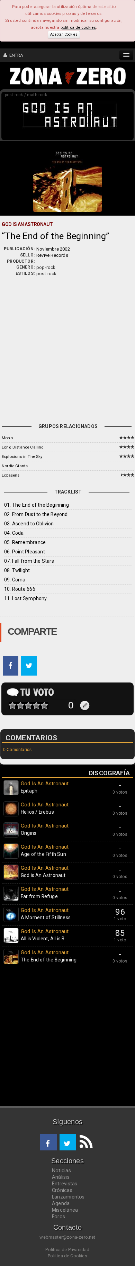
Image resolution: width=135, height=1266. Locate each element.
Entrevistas (64, 1183)
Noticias (61, 1170)
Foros (58, 1216)
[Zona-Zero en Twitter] (68, 1142)
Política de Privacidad (67, 1249)
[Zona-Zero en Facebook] (48, 1142)
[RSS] (84, 1142)
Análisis (61, 1177)
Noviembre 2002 (53, 249)
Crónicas (62, 1190)
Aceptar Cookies (63, 34)
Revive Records (52, 255)
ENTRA (15, 55)
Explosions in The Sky (22, 456)
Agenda (61, 1203)
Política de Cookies (67, 1255)
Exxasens (10, 475)
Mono (7, 437)
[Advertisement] (67, 347)
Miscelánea (65, 1210)
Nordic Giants (15, 465)
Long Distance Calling (23, 447)
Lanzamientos (68, 1197)
